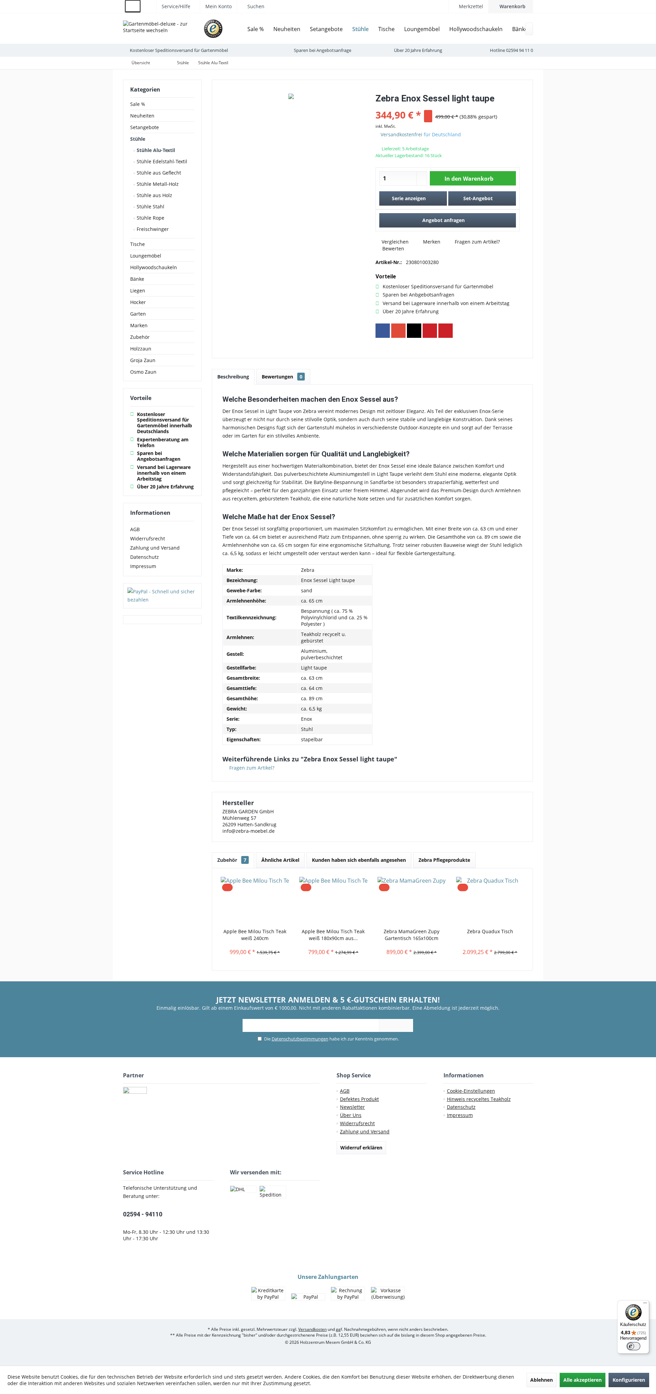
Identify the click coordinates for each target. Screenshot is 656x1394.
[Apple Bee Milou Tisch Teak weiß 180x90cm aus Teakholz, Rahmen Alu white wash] (333, 901)
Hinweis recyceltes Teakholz (479, 1099)
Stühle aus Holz (153, 195)
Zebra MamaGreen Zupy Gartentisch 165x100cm (411, 934)
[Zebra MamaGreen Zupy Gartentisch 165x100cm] (412, 901)
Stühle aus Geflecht (158, 172)
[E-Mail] (445, 330)
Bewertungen (282, 376)
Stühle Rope (149, 218)
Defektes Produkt (359, 1099)
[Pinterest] (430, 330)
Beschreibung (233, 376)
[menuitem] (510, 6)
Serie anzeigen (409, 198)
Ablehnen (541, 1380)
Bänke (137, 279)
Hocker (138, 302)
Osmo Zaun (143, 372)
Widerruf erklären (361, 1147)
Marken (139, 325)
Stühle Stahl (149, 206)
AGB (135, 529)
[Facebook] (382, 330)
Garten (138, 313)
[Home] (237, 29)
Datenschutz (144, 557)
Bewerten (392, 248)
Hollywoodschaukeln (153, 267)
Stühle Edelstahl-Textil (161, 161)
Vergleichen (394, 241)
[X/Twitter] (414, 330)
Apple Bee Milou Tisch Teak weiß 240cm (254, 934)
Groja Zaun (142, 360)
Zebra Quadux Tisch (490, 931)
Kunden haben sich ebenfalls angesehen (359, 860)
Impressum (143, 566)
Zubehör (140, 337)
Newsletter (352, 1107)
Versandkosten (312, 1329)
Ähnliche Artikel (280, 860)
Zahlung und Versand (155, 547)
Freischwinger (152, 229)
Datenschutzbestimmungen (300, 1039)
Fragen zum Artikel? (476, 241)
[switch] (633, 1346)
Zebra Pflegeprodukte (444, 860)
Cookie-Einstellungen (471, 1091)
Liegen (137, 290)
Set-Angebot (478, 198)
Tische (137, 244)
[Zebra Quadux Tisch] (490, 901)
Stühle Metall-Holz (157, 184)
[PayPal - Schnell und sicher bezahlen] (162, 596)
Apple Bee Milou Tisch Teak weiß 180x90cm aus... (333, 934)
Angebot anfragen (443, 220)
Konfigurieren (629, 1380)
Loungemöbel (145, 255)
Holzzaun (140, 348)
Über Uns (350, 1115)
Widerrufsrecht (147, 538)
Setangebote (144, 127)
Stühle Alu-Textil (155, 150)
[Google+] (398, 330)
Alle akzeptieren (582, 1380)
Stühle (137, 139)
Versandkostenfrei (401, 134)
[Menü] (645, 1304)
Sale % (137, 104)
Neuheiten (142, 115)
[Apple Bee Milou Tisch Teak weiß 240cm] (255, 901)
